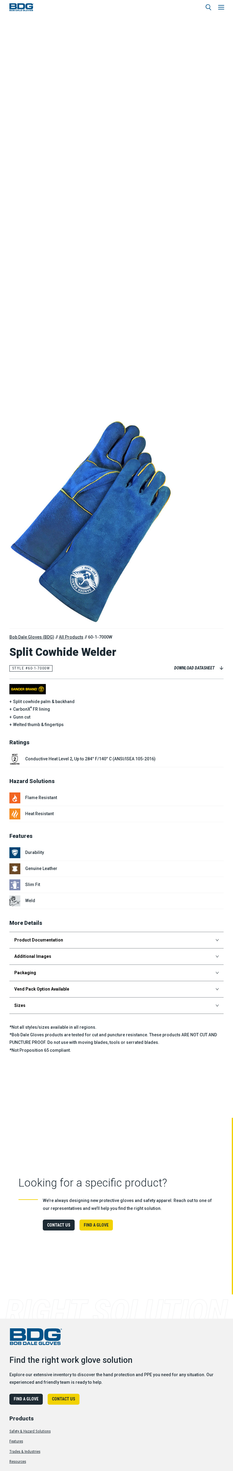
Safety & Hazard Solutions (30, 1431)
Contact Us (58, 1225)
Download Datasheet (194, 668)
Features (16, 1441)
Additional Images (32, 956)
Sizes (19, 1005)
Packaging (25, 972)
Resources (17, 1461)
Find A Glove (96, 1225)
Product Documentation (38, 940)
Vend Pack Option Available (41, 989)
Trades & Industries (24, 1451)
